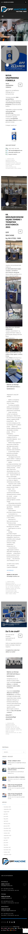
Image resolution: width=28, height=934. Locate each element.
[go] (24, 752)
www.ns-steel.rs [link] (13, 154)
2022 (15, 584)
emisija (17, 729)
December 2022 (7, 828)
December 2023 (7, 807)
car (6, 587)
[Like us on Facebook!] (7, 922)
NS (9, 731)
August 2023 (6, 811)
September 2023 (7, 809)
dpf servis (8, 728)
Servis (12, 624)
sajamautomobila (9, 592)
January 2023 (7, 826)
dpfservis (12, 164)
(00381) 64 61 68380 (9, 2)
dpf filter (13, 163)
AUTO (16, 161)
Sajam (15, 207)
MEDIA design (16, 926)
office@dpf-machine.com (13, 576)
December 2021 (7, 847)
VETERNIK (19, 168)
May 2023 (6, 818)
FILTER (7, 165)
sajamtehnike (16, 592)
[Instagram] (10, 922)
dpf (8, 587)
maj (15, 588)
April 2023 (6, 821)
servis (15, 168)
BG (19, 585)
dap (11, 727)
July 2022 (6, 840)
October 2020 (7, 852)
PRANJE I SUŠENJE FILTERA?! (14, 760)
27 (20, 584)
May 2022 (6, 845)
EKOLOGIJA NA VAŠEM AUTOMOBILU (16, 777)
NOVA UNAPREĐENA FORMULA (12, 78)
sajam (15, 591)
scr (17, 732)
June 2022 (6, 842)
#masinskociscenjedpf (10, 160)
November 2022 (7, 830)
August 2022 (6, 837)
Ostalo (12, 207)
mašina (7, 731)
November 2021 (7, 849)
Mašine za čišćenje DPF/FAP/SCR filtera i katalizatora (13, 387)
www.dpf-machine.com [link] (14, 152)
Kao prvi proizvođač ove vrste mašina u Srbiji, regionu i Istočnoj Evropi (14, 354)
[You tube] (12, 922)
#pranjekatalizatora (10, 161)
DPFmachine (18, 163)
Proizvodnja (13, 68)
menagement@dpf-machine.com (8, 910)
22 (17, 584)
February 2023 (7, 823)
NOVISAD (10, 165)
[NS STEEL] (14, 922)
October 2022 (7, 833)
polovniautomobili (10, 168)
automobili (16, 585)
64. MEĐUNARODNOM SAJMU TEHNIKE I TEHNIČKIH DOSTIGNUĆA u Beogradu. (13, 270)
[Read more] (20, 86)
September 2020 (7, 854)
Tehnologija (19, 68)
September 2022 (7, 835)
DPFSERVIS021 (17, 164)
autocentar (8, 163)
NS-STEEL (18, 588)
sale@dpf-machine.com (6, 898)
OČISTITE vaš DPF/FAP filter (11, 167)
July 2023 (6, 814)
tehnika (10, 593)
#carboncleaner (10, 158)
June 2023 (6, 816)
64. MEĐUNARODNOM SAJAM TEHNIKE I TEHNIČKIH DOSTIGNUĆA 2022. (14, 220)
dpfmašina (8, 164)
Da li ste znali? (13, 631)
